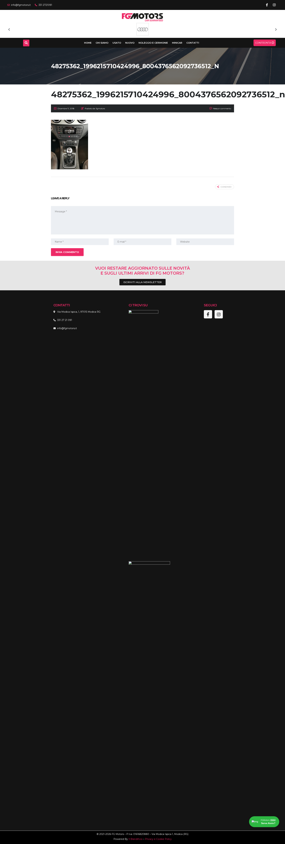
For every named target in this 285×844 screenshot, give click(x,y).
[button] (9, 29)
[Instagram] (274, 5)
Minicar (177, 42)
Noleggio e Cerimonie (153, 42)
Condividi (226, 187)
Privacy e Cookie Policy (158, 839)
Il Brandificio (135, 839)
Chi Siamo (102, 42)
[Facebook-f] (267, 5)
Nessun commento (222, 108)
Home (88, 42)
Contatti (192, 42)
